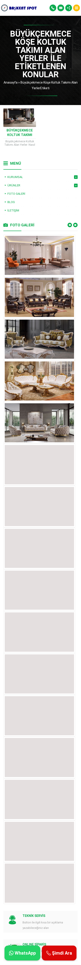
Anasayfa (11, 82)
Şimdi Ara (61, 953)
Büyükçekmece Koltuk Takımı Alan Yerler (20, 134)
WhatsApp (25, 953)
